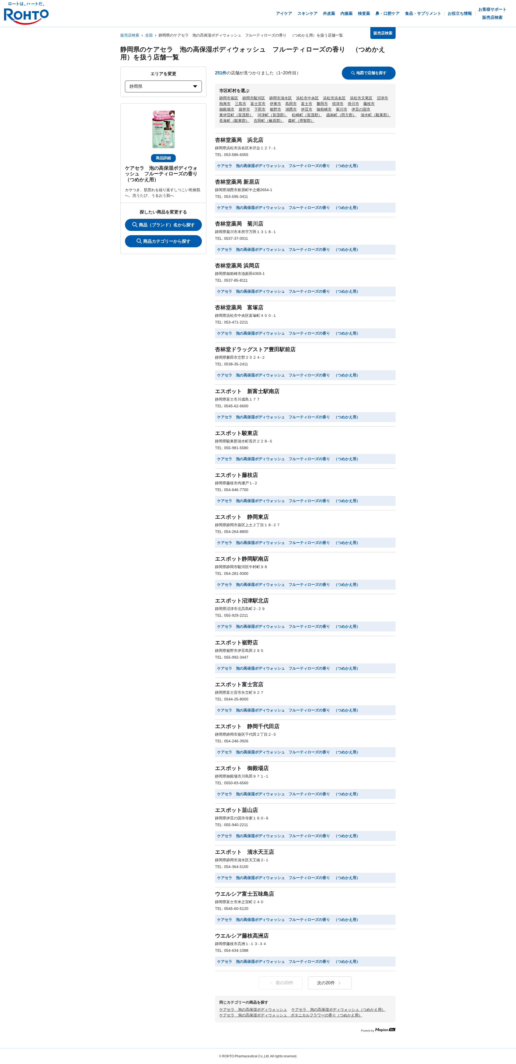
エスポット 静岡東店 (242, 517)
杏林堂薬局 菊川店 (239, 224)
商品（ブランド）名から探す (167, 225)
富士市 (306, 103)
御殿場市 (226, 109)
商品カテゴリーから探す (167, 241)
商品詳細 (163, 158)
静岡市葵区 (228, 98)
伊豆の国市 (361, 109)
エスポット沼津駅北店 (242, 601)
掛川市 (353, 103)
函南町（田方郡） (341, 115)
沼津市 (382, 98)
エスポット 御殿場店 (242, 768)
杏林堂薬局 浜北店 (239, 140)
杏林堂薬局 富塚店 (239, 307)
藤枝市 (369, 103)
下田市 (260, 109)
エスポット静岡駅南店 (242, 559)
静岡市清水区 (280, 98)
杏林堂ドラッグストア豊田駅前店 (255, 349)
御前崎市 (324, 109)
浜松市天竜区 (361, 98)
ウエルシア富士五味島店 (244, 894)
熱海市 (225, 103)
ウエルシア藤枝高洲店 (242, 936)
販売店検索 (129, 35)
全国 (149, 35)
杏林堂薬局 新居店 (237, 182)
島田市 (291, 103)
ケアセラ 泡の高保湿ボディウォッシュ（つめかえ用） (338, 1009)
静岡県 (136, 86)
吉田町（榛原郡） (269, 120)
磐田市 (322, 103)
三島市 (240, 103)
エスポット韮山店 (236, 810)
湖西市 (291, 109)
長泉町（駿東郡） (234, 120)
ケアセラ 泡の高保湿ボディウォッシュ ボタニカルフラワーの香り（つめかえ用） (290, 1015)
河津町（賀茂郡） (272, 115)
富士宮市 (258, 103)
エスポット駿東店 (236, 433)
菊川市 (341, 109)
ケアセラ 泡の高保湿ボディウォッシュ (253, 1009)
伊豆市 (306, 109)
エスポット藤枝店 (236, 475)
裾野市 (275, 109)
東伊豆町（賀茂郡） (236, 115)
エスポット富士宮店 (239, 684)
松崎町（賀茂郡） (307, 115)
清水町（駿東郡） (376, 115)
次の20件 (326, 983)
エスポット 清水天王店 (244, 852)
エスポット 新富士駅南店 (247, 391)
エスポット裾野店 (236, 642)
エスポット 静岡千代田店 (247, 726)
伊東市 (275, 103)
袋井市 (244, 109)
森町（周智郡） (301, 120)
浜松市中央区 (307, 98)
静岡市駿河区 (253, 98)
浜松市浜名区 (334, 98)
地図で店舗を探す (371, 73)
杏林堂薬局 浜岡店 (237, 265)
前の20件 (284, 983)
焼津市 (337, 103)
